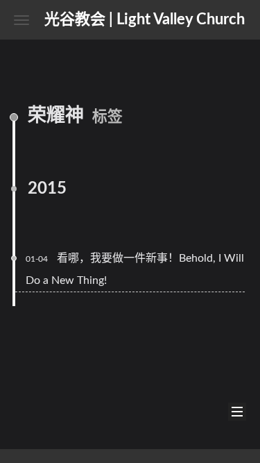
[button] (21, 20)
